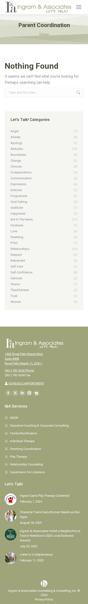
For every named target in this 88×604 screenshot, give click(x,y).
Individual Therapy (22, 441)
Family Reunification (23, 433)
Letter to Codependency (36, 554)
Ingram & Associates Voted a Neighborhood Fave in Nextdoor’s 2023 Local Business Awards (50, 535)
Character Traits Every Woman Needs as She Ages (50, 514)
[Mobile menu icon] (78, 7)
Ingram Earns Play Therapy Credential (44, 495)
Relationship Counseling (26, 464)
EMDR (14, 418)
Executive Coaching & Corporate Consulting (39, 425)
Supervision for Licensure (27, 472)
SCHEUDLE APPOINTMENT (26, 383)
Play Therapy (18, 456)
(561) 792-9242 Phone (19, 370)
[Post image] (10, 499)
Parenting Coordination (25, 449)
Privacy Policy (44, 599)
